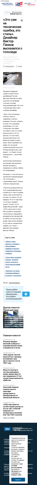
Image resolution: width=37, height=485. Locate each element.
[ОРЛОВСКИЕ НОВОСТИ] (6, 429)
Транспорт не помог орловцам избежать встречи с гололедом (13, 273)
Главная (7, 12)
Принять (18, 480)
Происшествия (17, 12)
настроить (15, 471)
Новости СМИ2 (9, 418)
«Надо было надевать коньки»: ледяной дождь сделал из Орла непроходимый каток (13, 262)
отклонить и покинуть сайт (16, 474)
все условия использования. (17, 465)
